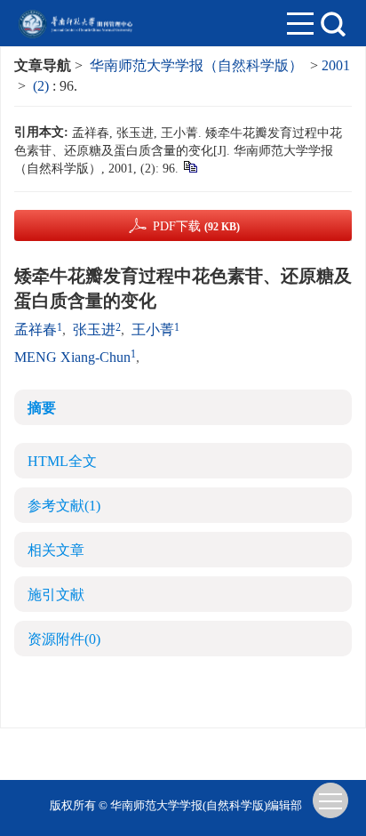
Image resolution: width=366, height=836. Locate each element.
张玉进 (94, 329)
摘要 (42, 407)
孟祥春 (35, 329)
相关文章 (56, 550)
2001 (336, 65)
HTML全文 (62, 461)
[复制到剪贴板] (190, 166)
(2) (42, 85)
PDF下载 (196, 226)
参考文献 (64, 505)
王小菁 (152, 329)
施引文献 (56, 594)
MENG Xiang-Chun (72, 357)
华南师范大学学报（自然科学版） (196, 65)
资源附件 (64, 639)
